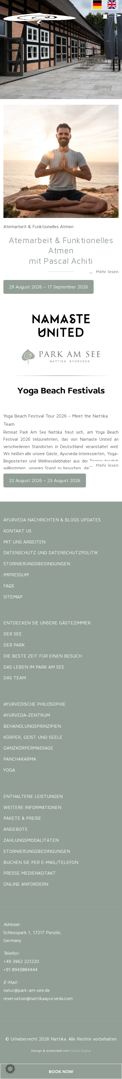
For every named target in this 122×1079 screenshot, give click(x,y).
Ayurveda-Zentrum (26, 715)
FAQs (8, 585)
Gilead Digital (80, 1050)
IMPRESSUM (16, 574)
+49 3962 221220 (21, 961)
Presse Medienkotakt (29, 872)
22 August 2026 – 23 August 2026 (44, 480)
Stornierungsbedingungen (36, 851)
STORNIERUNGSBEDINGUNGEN (36, 563)
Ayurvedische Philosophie (34, 704)
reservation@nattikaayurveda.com (38, 998)
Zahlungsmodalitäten (31, 840)
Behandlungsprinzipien (32, 726)
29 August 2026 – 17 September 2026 (48, 286)
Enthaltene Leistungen (33, 796)
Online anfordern (25, 884)
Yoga (9, 769)
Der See (12, 633)
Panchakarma (19, 758)
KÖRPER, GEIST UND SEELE (32, 737)
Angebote (15, 829)
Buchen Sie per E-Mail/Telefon (40, 862)
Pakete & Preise (22, 818)
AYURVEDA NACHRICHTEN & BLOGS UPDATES (52, 519)
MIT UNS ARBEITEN (24, 541)
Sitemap (12, 596)
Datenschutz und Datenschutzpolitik (50, 552)
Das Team (14, 677)
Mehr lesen (107, 271)
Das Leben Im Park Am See (33, 666)
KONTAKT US (17, 530)
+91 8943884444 (20, 969)
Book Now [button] (61, 1071)
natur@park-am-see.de (26, 990)
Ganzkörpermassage (28, 747)
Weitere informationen (32, 807)
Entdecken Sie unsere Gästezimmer (47, 622)
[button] (10, 1069)
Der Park (14, 644)
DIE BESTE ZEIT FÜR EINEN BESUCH (42, 655)
